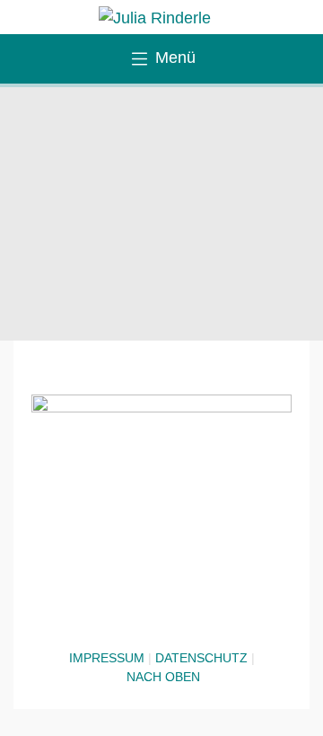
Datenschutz (201, 658)
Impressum (106, 658)
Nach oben (163, 676)
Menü (173, 58)
